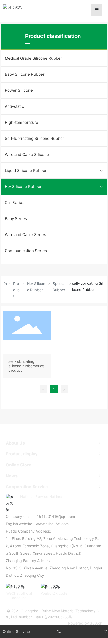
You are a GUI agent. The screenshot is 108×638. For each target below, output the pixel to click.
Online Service (16, 631)
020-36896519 (46, 503)
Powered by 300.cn (85, 623)
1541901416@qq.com (56, 516)
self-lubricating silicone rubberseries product (27, 345)
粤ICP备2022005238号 (54, 617)
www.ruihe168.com (52, 524)
